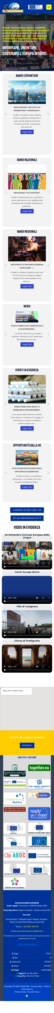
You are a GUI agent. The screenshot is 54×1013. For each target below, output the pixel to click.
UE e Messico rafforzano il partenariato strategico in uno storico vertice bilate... (27, 404)
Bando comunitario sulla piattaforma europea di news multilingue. (27, 110)
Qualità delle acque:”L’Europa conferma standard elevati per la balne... (27, 328)
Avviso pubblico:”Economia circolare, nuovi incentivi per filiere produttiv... (27, 266)
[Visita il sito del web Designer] (27, 996)
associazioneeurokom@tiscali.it (29, 931)
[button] (6, 114)
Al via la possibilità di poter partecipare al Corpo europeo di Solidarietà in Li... (27, 470)
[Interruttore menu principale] (48, 7)
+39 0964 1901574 (30, 926)
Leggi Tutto (27, 133)
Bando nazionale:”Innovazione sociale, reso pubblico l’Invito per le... (27, 194)
